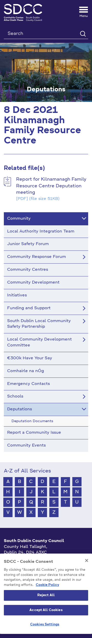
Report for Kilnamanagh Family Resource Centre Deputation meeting (51, 186)
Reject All (46, 595)
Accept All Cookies (45, 610)
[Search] (82, 33)
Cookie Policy (47, 585)
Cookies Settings (44, 624)
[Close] (86, 560)
